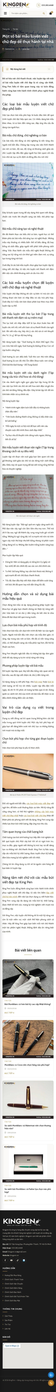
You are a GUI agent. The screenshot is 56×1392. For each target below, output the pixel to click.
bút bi (51, 682)
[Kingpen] (16, 5)
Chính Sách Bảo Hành (13, 1292)
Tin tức (15, 29)
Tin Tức (8, 1324)
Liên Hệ (7, 1329)
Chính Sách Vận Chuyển (14, 1284)
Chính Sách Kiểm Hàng (13, 1288)
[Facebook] (5, 1260)
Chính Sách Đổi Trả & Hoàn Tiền (17, 1296)
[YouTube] (11, 1260)
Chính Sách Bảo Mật (12, 1301)
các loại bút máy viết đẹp (38, 803)
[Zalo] (23, 1260)
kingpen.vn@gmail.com (17, 1252)
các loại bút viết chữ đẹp (35, 815)
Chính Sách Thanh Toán (14, 1279)
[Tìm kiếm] (44, 13)
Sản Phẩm (9, 1320)
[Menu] (5, 13)
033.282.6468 (17, 1248)
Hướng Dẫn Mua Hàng (13, 1275)
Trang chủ (6, 29)
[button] (28, 69)
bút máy (38, 682)
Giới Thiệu (9, 1316)
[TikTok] (17, 1260)
